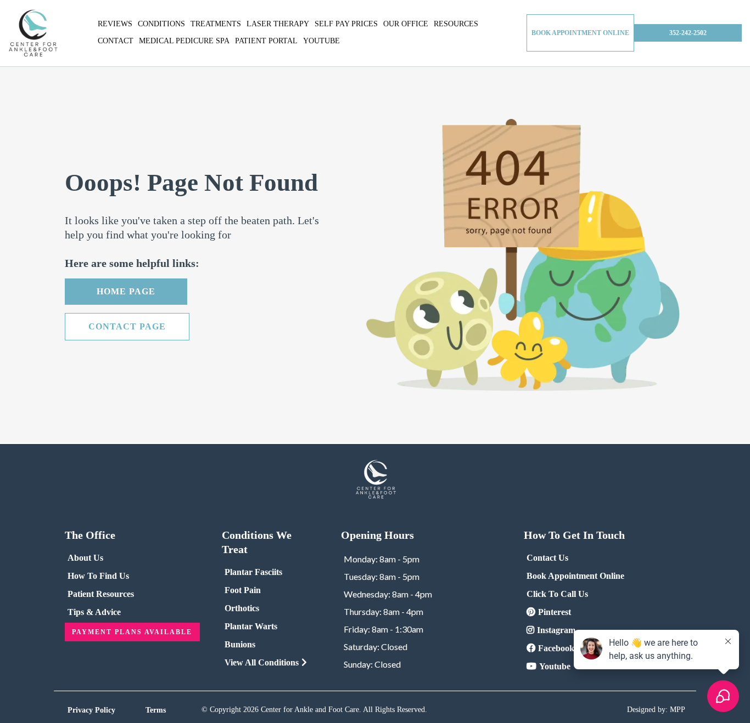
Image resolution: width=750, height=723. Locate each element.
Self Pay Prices (346, 24)
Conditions (161, 24)
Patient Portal (266, 41)
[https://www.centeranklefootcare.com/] (33, 33)
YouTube (321, 41)
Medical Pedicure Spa (184, 41)
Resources (456, 24)
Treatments (216, 24)
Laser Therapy (278, 24)
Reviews (115, 24)
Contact (115, 41)
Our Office (405, 24)
